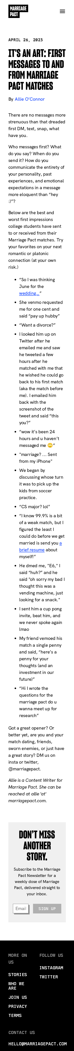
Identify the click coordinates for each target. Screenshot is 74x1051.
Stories (17, 974)
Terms (15, 1015)
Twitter (48, 976)
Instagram (51, 967)
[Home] (18, 11)
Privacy (17, 1006)
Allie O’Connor (30, 99)
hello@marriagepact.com (37, 1043)
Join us (17, 997)
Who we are (16, 986)
